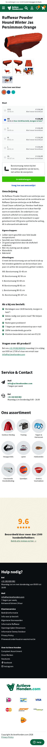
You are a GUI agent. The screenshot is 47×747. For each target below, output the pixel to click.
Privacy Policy (7, 635)
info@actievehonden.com (13, 354)
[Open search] (26, 8)
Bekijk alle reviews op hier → (23, 541)
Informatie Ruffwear (10, 624)
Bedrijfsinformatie (9, 612)
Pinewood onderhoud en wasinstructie (18, 639)
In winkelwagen (23, 179)
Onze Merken (7, 655)
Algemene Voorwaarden (12, 620)
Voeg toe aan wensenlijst (23, 185)
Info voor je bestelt (10, 616)
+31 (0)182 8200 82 (17, 348)
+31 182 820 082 (14, 397)
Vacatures (5, 658)
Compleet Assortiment (11, 651)
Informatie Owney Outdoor (13, 631)
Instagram (8, 666)
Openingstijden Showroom (13, 627)
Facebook (7, 662)
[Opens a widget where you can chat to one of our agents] (37, 742)
